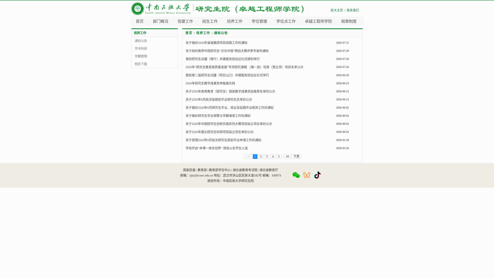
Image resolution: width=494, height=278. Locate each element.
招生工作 (210, 21)
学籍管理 (141, 56)
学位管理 (259, 21)
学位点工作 (286, 21)
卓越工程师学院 (318, 21)
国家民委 (189, 170)
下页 (296, 156)
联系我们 (353, 10)
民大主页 (337, 10)
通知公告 (141, 40)
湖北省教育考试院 (245, 170)
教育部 (202, 170)
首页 (140, 21)
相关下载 (141, 64)
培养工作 (234, 21)
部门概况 (160, 21)
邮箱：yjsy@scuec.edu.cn (196, 175)
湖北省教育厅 (269, 170)
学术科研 (141, 48)
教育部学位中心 (220, 170)
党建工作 (185, 21)
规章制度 (349, 21)
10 (287, 156)
